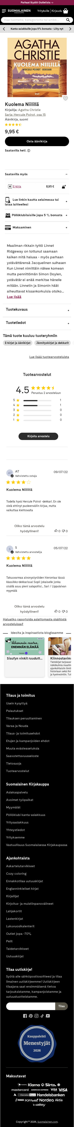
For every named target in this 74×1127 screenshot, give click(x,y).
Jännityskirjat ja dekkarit (52, 342)
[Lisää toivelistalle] (65, 98)
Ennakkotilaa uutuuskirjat (24, 881)
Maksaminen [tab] (21, 227)
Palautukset (14, 711)
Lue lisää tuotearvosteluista (49, 357)
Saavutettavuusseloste (22, 756)
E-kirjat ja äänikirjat (17, 342)
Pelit (9, 941)
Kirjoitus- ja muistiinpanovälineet (29, 904)
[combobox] (37, 20)
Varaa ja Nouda (17, 726)
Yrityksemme (15, 837)
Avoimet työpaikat (19, 800)
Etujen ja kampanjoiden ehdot (28, 741)
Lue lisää (14, 297)
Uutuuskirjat (15, 956)
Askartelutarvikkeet (20, 866)
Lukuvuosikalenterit (20, 926)
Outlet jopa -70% (18, 934)
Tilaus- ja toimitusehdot (23, 733)
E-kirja (17, 186)
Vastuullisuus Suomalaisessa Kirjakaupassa (36, 845)
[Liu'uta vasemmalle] (4, 29)
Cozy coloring (16, 873)
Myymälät (13, 807)
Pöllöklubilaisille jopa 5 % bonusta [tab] (37, 215)
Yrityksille (43, 10)
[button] (4, 11)
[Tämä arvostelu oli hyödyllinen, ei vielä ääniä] (56, 531)
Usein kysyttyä (16, 703)
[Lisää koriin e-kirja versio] (64, 187)
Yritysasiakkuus (17, 822)
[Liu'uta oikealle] (70, 29)
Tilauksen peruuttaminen (24, 718)
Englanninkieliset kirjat (22, 888)
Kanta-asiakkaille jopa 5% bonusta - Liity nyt (37, 28)
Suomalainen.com (47, 1121)
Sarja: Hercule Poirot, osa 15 (25, 114)
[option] (37, 29)
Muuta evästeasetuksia (22, 748)
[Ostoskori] (65, 11)
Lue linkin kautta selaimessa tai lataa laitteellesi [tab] (32, 202)
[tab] (37, 310)
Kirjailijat (12, 896)
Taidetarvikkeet (17, 949)
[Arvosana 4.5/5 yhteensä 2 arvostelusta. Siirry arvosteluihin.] (14, 124)
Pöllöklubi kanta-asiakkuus (25, 815)
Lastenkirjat (14, 919)
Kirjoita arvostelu (38, 436)
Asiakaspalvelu (17, 792)
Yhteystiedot (15, 830)
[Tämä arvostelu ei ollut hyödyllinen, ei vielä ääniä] (63, 531)
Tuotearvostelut (17, 771)
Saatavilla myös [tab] (16, 174)
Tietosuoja (13, 763)
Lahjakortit (14, 911)
